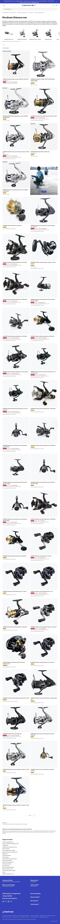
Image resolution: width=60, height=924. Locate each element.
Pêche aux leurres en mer (7, 868)
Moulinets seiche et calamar (35, 39)
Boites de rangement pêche (8, 867)
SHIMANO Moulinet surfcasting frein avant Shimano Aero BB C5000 (43, 300)
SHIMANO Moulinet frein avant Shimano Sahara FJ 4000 (44, 116)
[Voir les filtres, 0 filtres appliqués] (4, 45)
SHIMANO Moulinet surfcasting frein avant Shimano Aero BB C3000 (43, 483)
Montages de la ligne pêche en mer (9, 847)
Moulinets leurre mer (9, 39)
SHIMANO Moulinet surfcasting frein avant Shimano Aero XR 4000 (15, 446)
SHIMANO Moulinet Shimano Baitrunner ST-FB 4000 (15, 262)
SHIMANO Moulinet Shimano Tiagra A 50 (12, 225)
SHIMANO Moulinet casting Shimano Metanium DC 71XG (16, 698)
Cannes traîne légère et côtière (8, 870)
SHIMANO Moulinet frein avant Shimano (12, 733)
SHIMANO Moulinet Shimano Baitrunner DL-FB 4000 (15, 336)
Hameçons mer (5, 857)
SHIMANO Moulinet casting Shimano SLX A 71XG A (42, 662)
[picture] (16, 64)
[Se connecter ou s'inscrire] (53, 5)
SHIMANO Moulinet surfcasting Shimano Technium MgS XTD (44, 698)
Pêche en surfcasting (6, 863)
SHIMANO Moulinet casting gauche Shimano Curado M (43, 626)
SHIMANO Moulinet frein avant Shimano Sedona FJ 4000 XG (16, 152)
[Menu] (3, 5)
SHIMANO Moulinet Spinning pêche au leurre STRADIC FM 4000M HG (15, 116)
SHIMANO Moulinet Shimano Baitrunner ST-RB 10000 (43, 519)
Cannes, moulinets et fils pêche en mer (10, 843)
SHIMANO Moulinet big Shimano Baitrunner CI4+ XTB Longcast (15, 409)
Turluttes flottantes (6, 855)
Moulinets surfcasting (22, 39)
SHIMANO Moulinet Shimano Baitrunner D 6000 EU (42, 336)
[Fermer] (57, 2)
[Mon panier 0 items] (56, 5)
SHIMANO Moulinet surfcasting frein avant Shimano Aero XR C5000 (15, 483)
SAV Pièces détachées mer (8, 862)
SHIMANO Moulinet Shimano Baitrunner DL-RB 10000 (43, 445)
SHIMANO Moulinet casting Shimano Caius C (41, 556)
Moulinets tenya (48, 39)
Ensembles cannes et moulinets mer (10, 852)
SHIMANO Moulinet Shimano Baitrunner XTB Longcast (15, 371)
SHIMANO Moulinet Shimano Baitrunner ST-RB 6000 (15, 299)
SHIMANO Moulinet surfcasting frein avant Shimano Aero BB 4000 (15, 520)
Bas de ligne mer (5, 865)
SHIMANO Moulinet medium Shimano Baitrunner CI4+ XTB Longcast (43, 372)
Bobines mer (5, 853)
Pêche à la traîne (5, 848)
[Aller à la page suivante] (34, 815)
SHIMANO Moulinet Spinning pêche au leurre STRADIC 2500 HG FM (15, 190)
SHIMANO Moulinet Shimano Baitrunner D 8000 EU (14, 556)
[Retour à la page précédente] (25, 815)
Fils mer (4, 872)
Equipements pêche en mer (8, 873)
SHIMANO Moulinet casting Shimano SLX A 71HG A (15, 591)
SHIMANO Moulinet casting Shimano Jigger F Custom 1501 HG (43, 263)
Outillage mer (5, 845)
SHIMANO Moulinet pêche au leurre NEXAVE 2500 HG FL (16, 79)
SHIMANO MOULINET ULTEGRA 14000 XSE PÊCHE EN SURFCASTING (43, 80)
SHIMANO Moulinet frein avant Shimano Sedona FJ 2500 (16, 769)
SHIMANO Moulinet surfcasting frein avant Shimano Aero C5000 (43, 226)
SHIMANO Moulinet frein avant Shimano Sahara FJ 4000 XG (16, 806)
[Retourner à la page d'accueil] (28, 5)
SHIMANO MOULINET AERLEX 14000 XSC (40, 151)
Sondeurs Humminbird (7, 860)
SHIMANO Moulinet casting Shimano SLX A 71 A (42, 591)
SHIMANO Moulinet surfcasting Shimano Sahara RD (15, 626)
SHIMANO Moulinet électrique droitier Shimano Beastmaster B (14, 663)
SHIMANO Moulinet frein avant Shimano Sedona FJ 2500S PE (42, 734)
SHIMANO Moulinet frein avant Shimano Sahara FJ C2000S (42, 770)
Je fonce (44, 191)
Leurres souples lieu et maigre (8, 850)
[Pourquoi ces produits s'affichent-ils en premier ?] (3, 48)
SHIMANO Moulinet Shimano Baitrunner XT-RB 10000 (43, 408)
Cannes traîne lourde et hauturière (9, 858)
